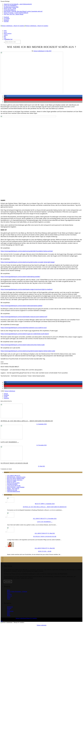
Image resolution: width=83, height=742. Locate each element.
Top (2, 621)
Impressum (10, 606)
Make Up (9, 596)
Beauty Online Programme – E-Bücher (17, 591)
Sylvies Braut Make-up (10, 10)
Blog (5, 36)
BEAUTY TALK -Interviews (14, 480)
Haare (8, 593)
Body (8, 590)
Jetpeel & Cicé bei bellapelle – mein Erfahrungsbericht (18, 4)
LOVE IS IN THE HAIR (13, 485)
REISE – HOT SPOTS (13, 488)
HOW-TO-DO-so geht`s (13, 482)
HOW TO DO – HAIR (10, 8)
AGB (8, 609)
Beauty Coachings (7, 33)
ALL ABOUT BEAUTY (13, 475)
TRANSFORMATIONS (13, 491)
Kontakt (9, 608)
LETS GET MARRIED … (11, 5)
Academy (6, 35)
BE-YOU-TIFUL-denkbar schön (15, 478)
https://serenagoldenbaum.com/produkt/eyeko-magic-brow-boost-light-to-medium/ (27, 289)
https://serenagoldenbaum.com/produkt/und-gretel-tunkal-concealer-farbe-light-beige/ (28, 262)
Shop (5, 37)
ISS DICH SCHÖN (12, 484)
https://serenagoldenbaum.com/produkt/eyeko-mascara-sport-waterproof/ (24, 317)
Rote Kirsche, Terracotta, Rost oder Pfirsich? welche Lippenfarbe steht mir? (23, 11)
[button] (5, 96)
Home (5, 30)
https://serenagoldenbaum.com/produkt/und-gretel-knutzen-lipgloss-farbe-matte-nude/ (28, 351)
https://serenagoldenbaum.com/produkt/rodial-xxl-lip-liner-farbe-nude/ (23, 345)
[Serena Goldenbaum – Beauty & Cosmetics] (24, 25)
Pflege (8, 597)
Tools (8, 598)
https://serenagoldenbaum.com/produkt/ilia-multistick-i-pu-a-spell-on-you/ (24, 327)
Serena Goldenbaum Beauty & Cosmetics (26, 618)
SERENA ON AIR (12, 490)
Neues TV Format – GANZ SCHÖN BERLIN (16, 12)
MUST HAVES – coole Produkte (15, 487)
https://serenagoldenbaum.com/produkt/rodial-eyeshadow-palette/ (21, 306)
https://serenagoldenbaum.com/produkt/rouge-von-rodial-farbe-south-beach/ (25, 334)
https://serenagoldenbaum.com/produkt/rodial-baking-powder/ (20, 276)
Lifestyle (9, 594)
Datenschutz (10, 611)
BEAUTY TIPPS (11, 481)
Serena (5, 32)
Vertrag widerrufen (41, 625)
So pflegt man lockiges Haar (11, 7)
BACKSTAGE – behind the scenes (16, 477)
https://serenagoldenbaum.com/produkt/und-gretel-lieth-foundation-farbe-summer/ (27, 251)
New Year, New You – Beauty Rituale (13, 14)
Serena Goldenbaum (39, 51)
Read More (8, 581)
